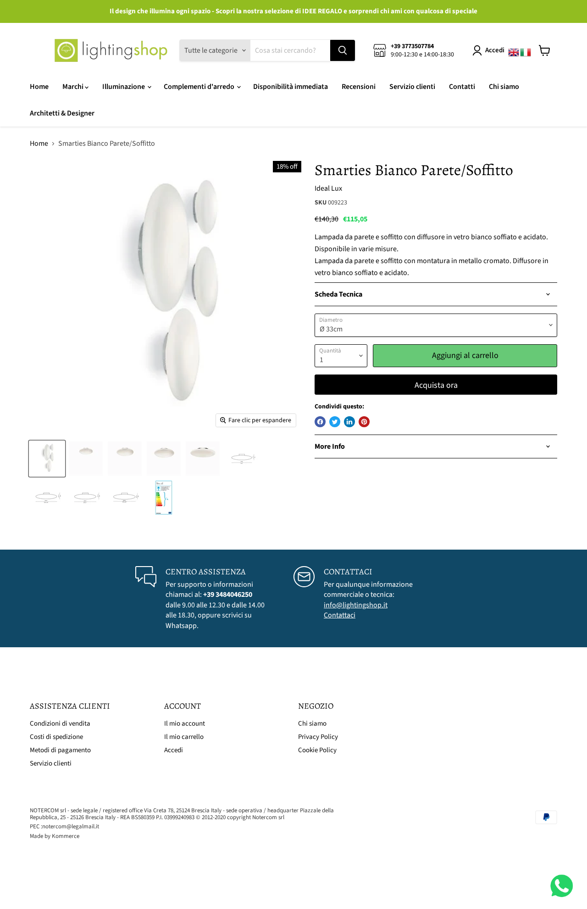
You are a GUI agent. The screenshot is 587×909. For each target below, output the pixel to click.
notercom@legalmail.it (70, 826)
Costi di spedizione (56, 737)
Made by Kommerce (54, 836)
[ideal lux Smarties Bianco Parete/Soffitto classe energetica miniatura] (164, 497)
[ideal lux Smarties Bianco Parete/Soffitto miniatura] (47, 459)
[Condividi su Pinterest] (364, 421)
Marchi (73, 87)
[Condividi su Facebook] (320, 421)
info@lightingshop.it (356, 605)
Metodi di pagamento (60, 750)
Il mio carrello (184, 737)
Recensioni (359, 87)
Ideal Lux (328, 188)
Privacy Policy (318, 737)
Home (39, 87)
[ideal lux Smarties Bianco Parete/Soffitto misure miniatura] (242, 459)
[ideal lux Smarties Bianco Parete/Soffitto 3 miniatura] (125, 459)
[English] (514, 50)
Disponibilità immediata (290, 87)
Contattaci (339, 615)
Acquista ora (436, 385)
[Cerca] (342, 50)
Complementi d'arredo (200, 87)
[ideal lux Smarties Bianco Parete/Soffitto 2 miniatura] (86, 459)
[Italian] (526, 50)
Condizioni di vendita (60, 723)
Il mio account (184, 723)
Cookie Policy (317, 750)
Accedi (494, 50)
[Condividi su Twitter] (334, 421)
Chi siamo (504, 87)
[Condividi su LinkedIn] (349, 421)
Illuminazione (124, 87)
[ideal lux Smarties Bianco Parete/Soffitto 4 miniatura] (203, 459)
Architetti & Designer (62, 113)
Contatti (462, 87)
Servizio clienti (412, 87)
